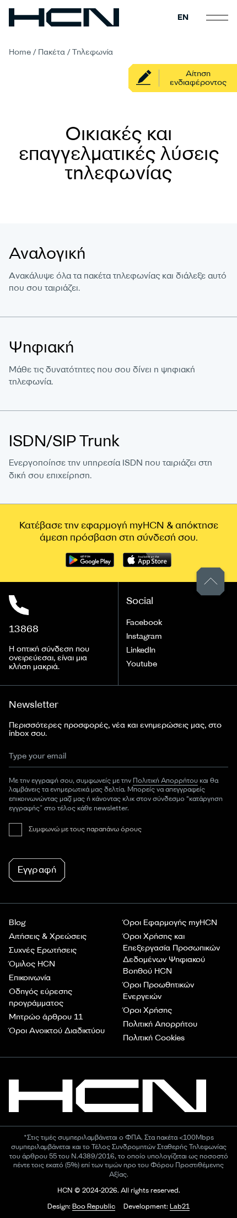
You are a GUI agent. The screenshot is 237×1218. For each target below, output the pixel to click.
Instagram (144, 636)
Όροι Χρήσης (147, 1010)
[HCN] (64, 17)
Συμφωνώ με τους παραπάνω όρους (85, 829)
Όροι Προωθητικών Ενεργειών (158, 991)
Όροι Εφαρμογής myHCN (170, 922)
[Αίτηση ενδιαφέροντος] (182, 78)
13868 (24, 629)
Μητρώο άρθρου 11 (46, 1017)
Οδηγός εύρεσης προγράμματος (40, 997)
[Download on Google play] (90, 560)
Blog (17, 922)
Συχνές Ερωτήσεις (43, 950)
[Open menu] (217, 17)
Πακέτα (51, 52)
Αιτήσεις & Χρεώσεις (48, 936)
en (182, 18)
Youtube (141, 664)
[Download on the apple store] (147, 560)
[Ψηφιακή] (118, 363)
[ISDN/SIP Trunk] (118, 457)
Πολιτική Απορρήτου (160, 1024)
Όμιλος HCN (32, 964)
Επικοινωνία (30, 978)
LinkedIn (140, 650)
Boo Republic (93, 1207)
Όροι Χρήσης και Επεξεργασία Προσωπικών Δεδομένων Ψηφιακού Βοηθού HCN (171, 953)
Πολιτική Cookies (154, 1038)
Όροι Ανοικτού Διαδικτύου (57, 1030)
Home (20, 52)
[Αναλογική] (118, 270)
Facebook (144, 622)
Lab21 (180, 1207)
